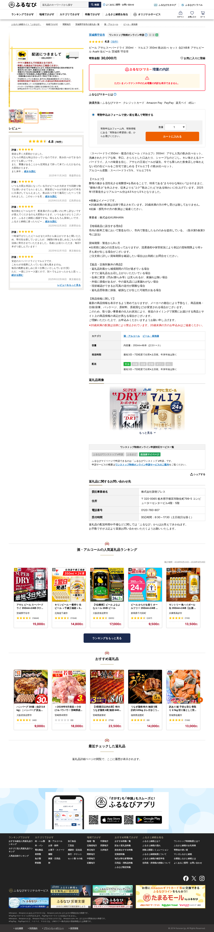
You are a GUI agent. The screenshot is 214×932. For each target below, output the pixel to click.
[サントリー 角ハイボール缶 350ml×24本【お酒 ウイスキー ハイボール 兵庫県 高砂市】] (183, 585)
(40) (34, 720)
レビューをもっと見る (69, 285)
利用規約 (33, 928)
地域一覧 (91, 841)
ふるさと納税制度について (154, 854)
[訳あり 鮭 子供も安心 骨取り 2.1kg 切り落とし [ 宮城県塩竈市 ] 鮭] (183, 687)
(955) (111, 618)
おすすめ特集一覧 (123, 841)
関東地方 (67, 24)
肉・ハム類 (40, 841)
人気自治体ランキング (19, 856)
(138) (187, 720)
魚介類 (38, 858)
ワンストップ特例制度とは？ (187, 841)
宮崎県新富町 (99, 715)
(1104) (73, 618)
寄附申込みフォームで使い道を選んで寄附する (125, 114)
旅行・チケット (75, 854)
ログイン (180, 17)
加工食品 (72, 841)
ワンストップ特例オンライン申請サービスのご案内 (142, 464)
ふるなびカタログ (167, 5)
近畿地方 (91, 863)
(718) (111, 720)
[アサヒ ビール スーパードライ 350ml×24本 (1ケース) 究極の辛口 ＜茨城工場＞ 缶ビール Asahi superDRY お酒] (31, 585)
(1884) (35, 618)
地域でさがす (46, 14)
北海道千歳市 (61, 613)
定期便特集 (120, 854)
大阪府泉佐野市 (100, 613)
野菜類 (38, 863)
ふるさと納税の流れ (151, 845)
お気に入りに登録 (194, 58)
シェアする (199, 474)
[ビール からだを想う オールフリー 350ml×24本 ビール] (145, 585)
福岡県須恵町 (137, 715)
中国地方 (104, 841)
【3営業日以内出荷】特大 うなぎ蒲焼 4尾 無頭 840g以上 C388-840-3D (107, 708)
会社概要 (19, 928)
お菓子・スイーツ (56, 850)
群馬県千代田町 (138, 613)
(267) (149, 618)
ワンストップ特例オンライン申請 (126, 34)
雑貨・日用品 (54, 858)
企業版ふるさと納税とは (185, 858)
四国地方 (104, 845)
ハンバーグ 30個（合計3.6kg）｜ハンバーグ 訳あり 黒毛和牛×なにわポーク (31, 708)
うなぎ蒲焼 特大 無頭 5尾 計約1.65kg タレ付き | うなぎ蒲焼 (144, 708)
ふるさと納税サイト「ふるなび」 (26, 24)
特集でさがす (92, 14)
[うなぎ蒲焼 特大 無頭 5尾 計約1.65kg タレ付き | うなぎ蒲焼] (145, 687)
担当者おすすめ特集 (124, 850)
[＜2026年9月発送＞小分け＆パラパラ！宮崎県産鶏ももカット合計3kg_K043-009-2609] (69, 687)
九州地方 (104, 850)
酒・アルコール (111, 24)
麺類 (50, 854)
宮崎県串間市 (61, 715)
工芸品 (71, 845)
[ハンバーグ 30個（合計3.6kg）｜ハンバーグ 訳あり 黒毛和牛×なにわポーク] (31, 687)
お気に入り (192, 17)
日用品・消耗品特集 (124, 863)
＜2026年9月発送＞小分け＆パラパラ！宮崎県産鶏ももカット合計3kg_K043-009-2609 (69, 708)
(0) (71, 720)
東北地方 (91, 850)
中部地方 (91, 858)
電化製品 (39, 850)
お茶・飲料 (53, 845)
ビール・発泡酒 (130, 24)
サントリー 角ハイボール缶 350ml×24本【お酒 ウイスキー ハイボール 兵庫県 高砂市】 (182, 606)
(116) (187, 618)
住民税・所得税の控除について (156, 863)
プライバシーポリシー (54, 928)
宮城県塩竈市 (175, 715)
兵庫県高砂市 (175, 613)
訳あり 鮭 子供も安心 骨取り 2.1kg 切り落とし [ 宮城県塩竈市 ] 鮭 (183, 708)
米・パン (39, 845)
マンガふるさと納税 (183, 854)
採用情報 (74, 928)
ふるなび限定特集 (123, 867)
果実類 (38, 854)
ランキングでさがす (22, 14)
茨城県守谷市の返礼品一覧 (87, 24)
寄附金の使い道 (181, 850)
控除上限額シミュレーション (155, 850)
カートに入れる (172, 136)
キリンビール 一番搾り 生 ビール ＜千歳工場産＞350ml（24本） (68, 606)
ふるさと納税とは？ (151, 841)
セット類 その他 (75, 858)
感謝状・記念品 (75, 850)
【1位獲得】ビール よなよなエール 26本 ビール (106, 606)
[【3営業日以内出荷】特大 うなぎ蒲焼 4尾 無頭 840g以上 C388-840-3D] (107, 687)
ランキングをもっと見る (107, 638)
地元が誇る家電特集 (124, 858)
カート (202, 17)
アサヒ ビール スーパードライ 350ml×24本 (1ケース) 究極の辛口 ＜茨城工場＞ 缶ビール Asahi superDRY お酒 (31, 606)
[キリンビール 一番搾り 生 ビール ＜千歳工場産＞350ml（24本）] (69, 585)
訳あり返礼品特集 (123, 845)
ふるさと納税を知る (116, 14)
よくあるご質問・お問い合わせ (120, 5)
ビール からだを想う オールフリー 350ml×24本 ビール (144, 606)
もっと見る (145, 432)
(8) (148, 720)
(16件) (114, 41)
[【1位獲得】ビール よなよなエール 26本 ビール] (107, 585)
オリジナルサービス (149, 14)
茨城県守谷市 (97, 34)
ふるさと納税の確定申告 (153, 858)
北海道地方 (92, 845)
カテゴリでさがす (70, 14)
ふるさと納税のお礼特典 (185, 845)
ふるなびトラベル (194, 5)
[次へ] (200, 700)
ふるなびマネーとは (101, 94)
